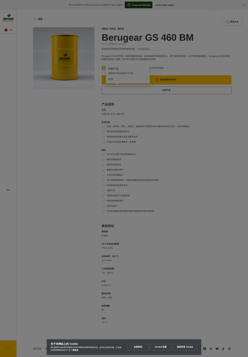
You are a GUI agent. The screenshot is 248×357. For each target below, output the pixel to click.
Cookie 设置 (161, 347)
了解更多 (74, 350)
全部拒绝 (138, 347)
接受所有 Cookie (185, 347)
